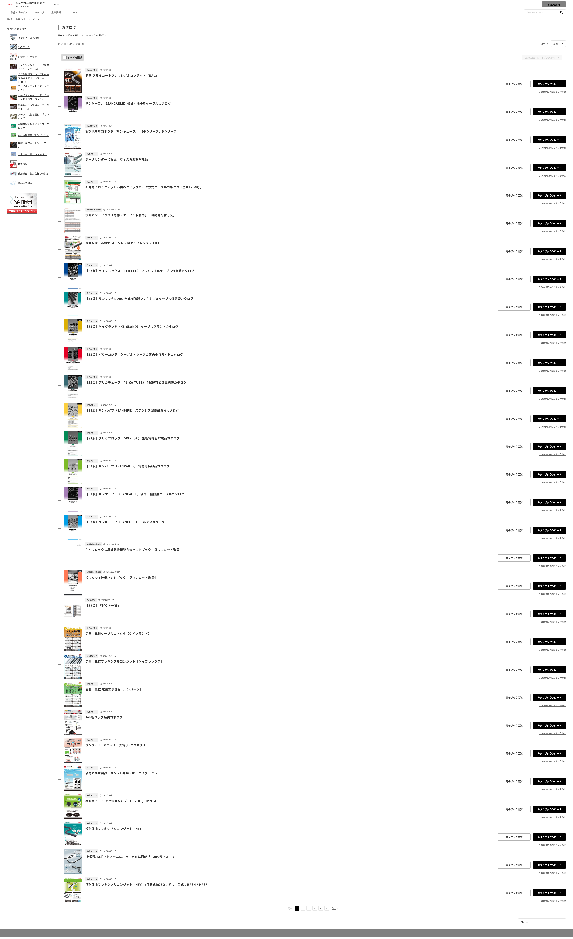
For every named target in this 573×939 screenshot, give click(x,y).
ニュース (73, 12)
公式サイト (24, 6)
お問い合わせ (554, 4)
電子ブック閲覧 (514, 84)
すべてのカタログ (16, 29)
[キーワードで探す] (561, 12)
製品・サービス (19, 12)
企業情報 (56, 12)
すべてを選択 (75, 57)
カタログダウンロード (549, 84)
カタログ (39, 12)
